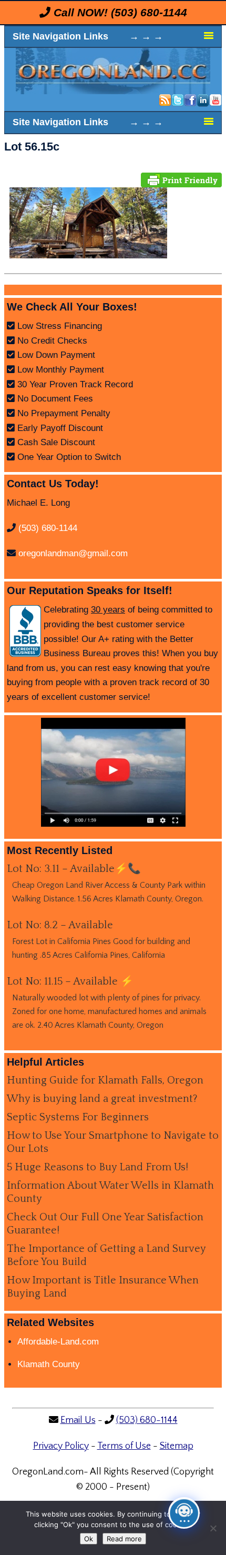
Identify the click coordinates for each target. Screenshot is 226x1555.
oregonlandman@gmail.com (73, 553)
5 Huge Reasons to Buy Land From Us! (97, 1167)
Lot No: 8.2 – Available (60, 925)
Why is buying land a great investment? (102, 1099)
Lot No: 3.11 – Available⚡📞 (74, 869)
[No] (213, 1528)
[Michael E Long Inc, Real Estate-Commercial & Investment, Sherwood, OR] (25, 631)
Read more (124, 1538)
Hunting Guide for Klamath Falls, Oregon (105, 1080)
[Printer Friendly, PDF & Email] (181, 179)
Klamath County (48, 1364)
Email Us (78, 1420)
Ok (88, 1538)
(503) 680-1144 (149, 12)
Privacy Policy (61, 1446)
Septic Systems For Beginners (78, 1117)
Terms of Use (124, 1446)
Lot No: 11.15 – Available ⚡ (70, 981)
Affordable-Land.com (58, 1342)
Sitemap (176, 1446)
